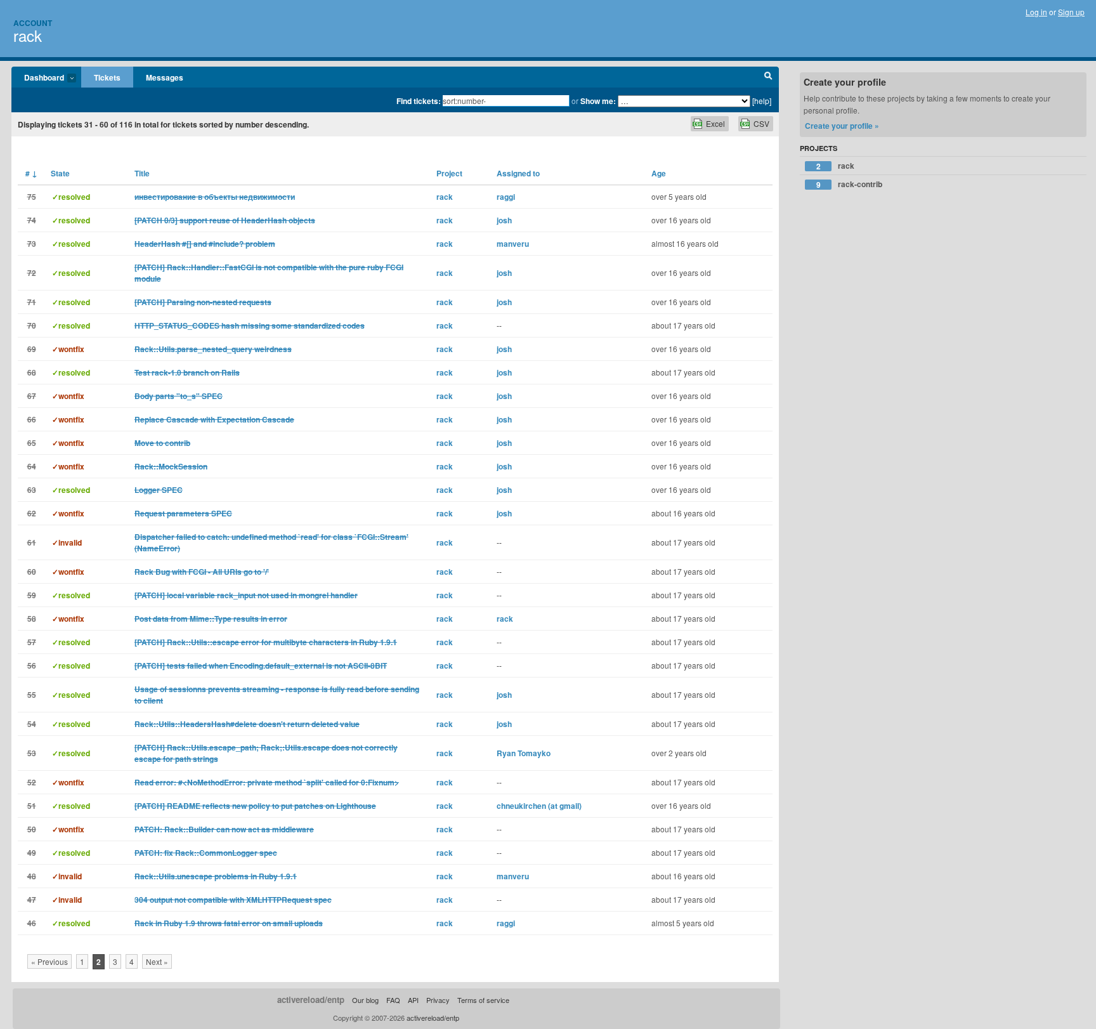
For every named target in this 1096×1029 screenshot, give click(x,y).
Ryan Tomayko (524, 753)
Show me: (598, 101)
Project (449, 173)
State (60, 173)
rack (27, 35)
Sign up (1071, 11)
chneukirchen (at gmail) (539, 805)
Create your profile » (842, 125)
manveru (513, 243)
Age (658, 173)
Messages (164, 77)
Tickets (107, 77)
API (413, 1000)
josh (504, 220)
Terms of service (483, 1000)
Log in (1036, 11)
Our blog (365, 1000)
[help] (761, 100)
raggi (506, 196)
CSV (761, 123)
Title (142, 173)
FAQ (393, 1000)
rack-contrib (849, 184)
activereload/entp (310, 999)
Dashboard (37, 78)
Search (768, 77)
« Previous (49, 961)
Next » (157, 961)
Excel (715, 123)
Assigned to (518, 173)
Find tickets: (418, 101)
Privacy (438, 1000)
